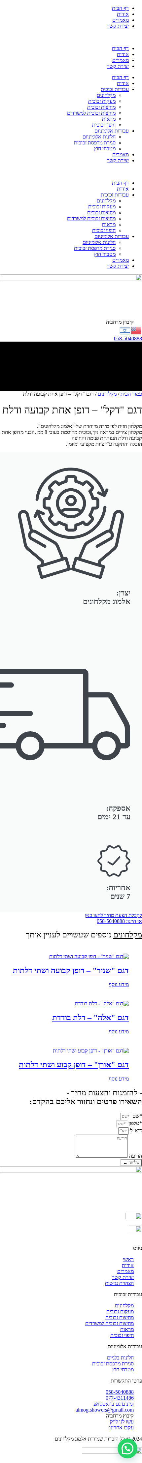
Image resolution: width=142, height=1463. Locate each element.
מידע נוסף (119, 984)
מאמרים (120, 20)
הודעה (135, 1156)
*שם (136, 1116)
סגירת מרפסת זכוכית (95, 142)
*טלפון (134, 1123)
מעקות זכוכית (102, 101)
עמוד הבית (131, 394)
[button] (71, 37)
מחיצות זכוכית (101, 107)
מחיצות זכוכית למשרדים (91, 113)
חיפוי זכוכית (104, 125)
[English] (136, 329)
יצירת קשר (118, 26)
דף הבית (120, 8)
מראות (109, 119)
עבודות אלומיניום (111, 131)
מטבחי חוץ (105, 148)
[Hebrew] (125, 329)
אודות (123, 14)
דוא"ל (135, 1130)
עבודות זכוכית (115, 89)
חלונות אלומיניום (99, 136)
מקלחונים (106, 95)
